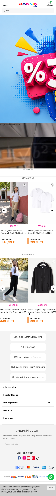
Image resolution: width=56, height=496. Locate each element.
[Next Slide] (51, 210)
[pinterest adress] (33, 458)
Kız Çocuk (4, 124)
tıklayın (34, 492)
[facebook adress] (19, 458)
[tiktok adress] (37, 458)
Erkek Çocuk (14, 124)
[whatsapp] (51, 477)
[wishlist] (24, 185)
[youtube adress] (28, 458)
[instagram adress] (24, 458)
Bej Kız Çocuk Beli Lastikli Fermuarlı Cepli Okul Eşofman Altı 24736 (14, 233)
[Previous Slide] (4, 210)
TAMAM (50, 487)
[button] (24, 169)
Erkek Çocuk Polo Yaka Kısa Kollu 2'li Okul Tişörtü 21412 (40, 232)
